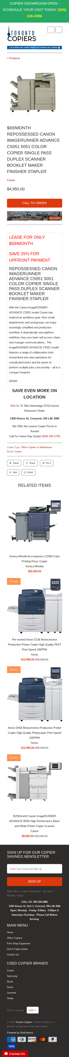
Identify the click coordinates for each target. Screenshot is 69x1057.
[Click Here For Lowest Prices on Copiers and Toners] (34, 48)
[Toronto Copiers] (21, 34)
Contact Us (13, 954)
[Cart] (58, 29)
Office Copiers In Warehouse (36, 447)
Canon (11, 180)
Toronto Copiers (23, 1022)
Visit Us (15, 405)
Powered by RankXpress (20, 1032)
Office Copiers (14, 938)
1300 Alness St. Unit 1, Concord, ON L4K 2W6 (34, 906)
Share (32, 463)
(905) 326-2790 (51, 436)
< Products (13, 58)
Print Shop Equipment (18, 943)
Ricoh (10, 981)
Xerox (10, 987)
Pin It (48, 463)
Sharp (10, 998)
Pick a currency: (17, 1010)
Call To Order (34, 203)
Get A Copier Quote (17, 949)
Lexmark (11, 992)
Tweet (16, 463)
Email (30, 472)
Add (15, 472)
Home (10, 932)
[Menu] (51, 29)
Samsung (12, 976)
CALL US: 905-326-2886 (35, 901)
